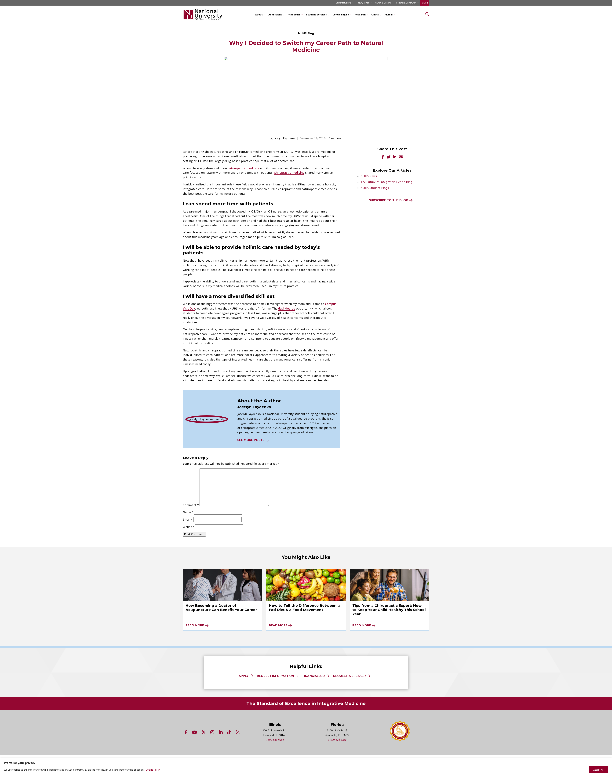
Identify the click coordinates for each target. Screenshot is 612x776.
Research (360, 14)
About (259, 14)
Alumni (389, 14)
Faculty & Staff (363, 2)
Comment (191, 505)
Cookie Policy (153, 769)
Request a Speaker (349, 676)
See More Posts (250, 440)
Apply (243, 676)
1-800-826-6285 (274, 739)
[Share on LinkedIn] (394, 157)
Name (188, 512)
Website (188, 527)
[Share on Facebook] (383, 157)
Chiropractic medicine (289, 172)
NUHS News (369, 176)
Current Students (343, 2)
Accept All (598, 769)
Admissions (275, 14)
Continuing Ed (340, 14)
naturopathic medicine (243, 168)
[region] (306, 767)
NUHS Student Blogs (375, 188)
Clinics (375, 14)
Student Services (316, 14)
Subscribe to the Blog (388, 200)
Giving (425, 2)
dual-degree (286, 308)
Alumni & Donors (383, 2)
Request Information (275, 676)
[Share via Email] (401, 157)
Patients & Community (406, 2)
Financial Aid (313, 676)
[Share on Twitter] (388, 157)
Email (188, 519)
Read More (195, 625)
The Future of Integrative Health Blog (386, 182)
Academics (294, 14)
